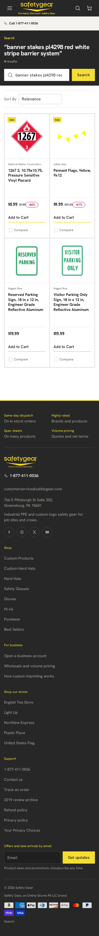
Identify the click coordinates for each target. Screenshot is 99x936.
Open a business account (25, 655)
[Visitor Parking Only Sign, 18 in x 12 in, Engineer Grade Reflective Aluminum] (72, 261)
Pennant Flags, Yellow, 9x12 (72, 173)
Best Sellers (14, 629)
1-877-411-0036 (24, 475)
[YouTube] (47, 532)
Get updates (79, 857)
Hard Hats (12, 578)
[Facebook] (9, 532)
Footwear (12, 619)
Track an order (16, 789)
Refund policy (15, 810)
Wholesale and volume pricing (29, 666)
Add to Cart (18, 217)
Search (83, 74)
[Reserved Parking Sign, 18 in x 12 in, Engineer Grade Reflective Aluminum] (27, 261)
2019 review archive (21, 799)
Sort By (10, 99)
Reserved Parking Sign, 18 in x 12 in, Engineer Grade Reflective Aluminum (25, 302)
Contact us (13, 779)
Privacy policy (16, 820)
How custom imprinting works (29, 676)
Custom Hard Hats (19, 568)
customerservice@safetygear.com (33, 488)
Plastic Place (14, 732)
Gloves (10, 598)
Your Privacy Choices (22, 830)
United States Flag (19, 742)
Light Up (11, 712)
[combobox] (36, 75)
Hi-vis (8, 609)
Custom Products (19, 558)
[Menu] (9, 8)
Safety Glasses (16, 588)
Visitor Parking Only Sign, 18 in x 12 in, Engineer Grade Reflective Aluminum (71, 302)
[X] (34, 532)
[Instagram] (22, 532)
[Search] (77, 8)
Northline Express (19, 722)
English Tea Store (18, 702)
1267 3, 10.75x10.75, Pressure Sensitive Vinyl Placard (25, 175)
